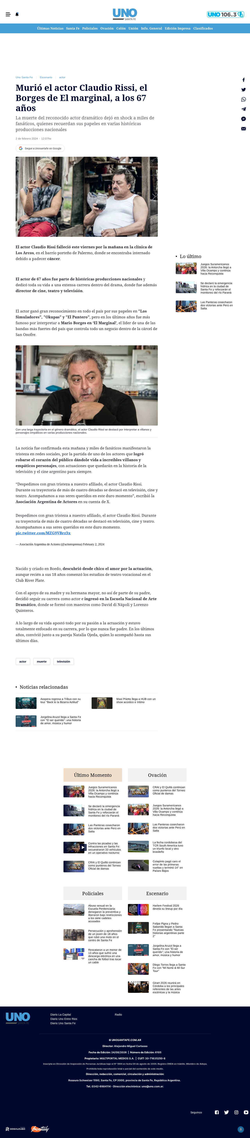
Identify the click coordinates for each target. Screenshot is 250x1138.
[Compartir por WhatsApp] (243, 99)
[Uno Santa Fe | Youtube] (246, 1112)
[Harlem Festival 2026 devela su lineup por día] (157, 910)
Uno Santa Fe (24, 77)
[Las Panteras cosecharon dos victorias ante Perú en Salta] (205, 306)
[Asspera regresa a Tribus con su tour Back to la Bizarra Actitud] (49, 703)
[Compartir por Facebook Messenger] (243, 119)
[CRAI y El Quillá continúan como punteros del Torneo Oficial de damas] (92, 866)
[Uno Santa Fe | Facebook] (217, 1112)
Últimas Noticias (50, 28)
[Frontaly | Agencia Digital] (37, 1129)
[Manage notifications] (241, 1129)
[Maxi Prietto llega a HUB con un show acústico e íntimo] (125, 703)
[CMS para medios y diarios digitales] (15, 1129)
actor (62, 77)
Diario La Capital (60, 1014)
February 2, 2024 (93, 544)
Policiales (90, 28)
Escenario (46, 77)
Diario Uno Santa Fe (63, 1023)
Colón (121, 28)
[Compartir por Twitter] (243, 90)
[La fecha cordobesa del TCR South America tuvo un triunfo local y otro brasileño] (157, 847)
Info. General (151, 28)
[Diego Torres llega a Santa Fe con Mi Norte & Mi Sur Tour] (157, 969)
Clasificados (203, 28)
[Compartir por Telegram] (243, 109)
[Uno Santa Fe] (125, 14)
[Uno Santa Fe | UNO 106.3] (225, 14)
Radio (118, 1014)
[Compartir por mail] (243, 129)
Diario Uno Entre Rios (63, 1018)
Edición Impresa (178, 28)
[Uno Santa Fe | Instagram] (236, 1112)
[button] (8, 14)
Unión (133, 28)
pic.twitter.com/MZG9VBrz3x (43, 533)
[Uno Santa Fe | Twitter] (226, 1112)
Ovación (107, 28)
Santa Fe (72, 28)
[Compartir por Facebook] (243, 80)
